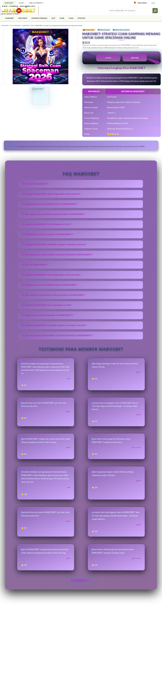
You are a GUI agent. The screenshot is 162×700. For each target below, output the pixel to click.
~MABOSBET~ (81, 580)
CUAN (71, 18)
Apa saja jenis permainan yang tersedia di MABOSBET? (55, 214)
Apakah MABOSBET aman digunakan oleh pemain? (53, 194)
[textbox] (130, 10)
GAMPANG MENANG (39, 18)
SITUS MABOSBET (15, 25)
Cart (153, 3)
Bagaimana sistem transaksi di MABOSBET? (49, 234)
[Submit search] (155, 10)
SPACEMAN (142, 3)
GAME (62, 18)
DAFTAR (135, 58)
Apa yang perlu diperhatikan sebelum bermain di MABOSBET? (59, 254)
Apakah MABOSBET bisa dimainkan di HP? (48, 224)
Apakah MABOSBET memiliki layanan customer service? (55, 244)
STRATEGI (81, 18)
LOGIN (21, 3)
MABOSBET (9, 3)
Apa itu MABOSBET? (36, 184)
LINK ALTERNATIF (36, 3)
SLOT (53, 18)
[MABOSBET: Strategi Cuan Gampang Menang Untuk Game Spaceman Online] (20, 10)
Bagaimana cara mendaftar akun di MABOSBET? (51, 204)
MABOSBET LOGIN (28, 25)
